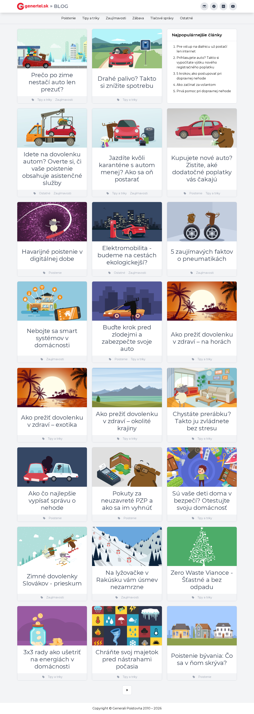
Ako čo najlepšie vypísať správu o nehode (52, 500)
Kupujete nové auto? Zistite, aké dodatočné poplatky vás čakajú (201, 168)
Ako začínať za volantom (196, 85)
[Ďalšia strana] (127, 690)
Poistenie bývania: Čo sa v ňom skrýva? (202, 659)
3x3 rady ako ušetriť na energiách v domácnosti (52, 659)
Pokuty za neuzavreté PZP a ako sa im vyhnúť (127, 500)
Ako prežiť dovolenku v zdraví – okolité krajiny (127, 421)
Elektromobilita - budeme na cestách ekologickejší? (127, 255)
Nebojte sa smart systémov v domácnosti (52, 338)
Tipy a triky (90, 18)
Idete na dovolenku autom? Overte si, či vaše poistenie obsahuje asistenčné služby (52, 169)
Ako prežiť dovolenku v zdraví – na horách (202, 338)
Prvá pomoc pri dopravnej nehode (204, 91)
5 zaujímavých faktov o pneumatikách (202, 255)
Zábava (138, 18)
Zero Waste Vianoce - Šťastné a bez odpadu (202, 580)
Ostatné (186, 18)
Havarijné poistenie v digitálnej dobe (52, 255)
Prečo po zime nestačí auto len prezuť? (52, 82)
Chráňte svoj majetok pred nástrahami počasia (126, 659)
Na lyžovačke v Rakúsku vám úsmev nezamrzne (127, 580)
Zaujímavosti (116, 18)
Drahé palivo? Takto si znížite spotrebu (127, 82)
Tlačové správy (162, 18)
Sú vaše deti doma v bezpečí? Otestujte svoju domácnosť (202, 500)
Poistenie (68, 18)
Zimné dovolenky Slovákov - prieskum (52, 580)
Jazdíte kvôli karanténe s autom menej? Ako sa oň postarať (127, 168)
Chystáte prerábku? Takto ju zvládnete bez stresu (202, 421)
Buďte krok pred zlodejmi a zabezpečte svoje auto (127, 338)
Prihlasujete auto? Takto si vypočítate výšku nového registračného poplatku (198, 62)
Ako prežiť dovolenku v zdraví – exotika (52, 421)
